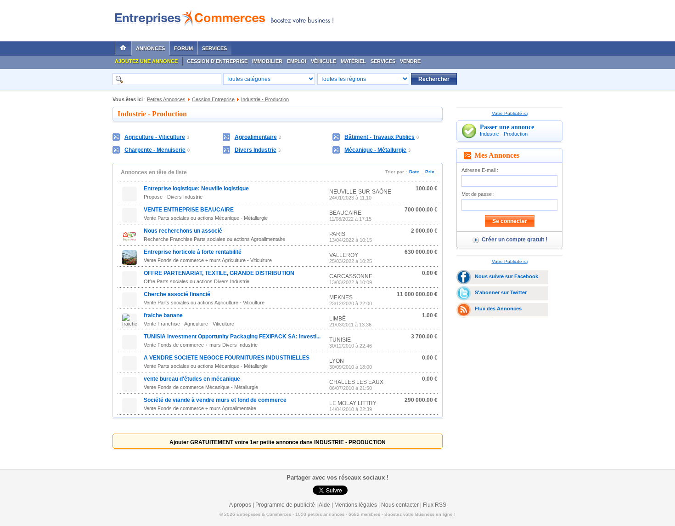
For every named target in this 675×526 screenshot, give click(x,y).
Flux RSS (434, 505)
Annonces (150, 48)
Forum (183, 48)
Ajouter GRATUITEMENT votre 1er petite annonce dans (277, 442)
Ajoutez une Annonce (146, 61)
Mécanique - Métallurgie (375, 150)
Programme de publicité (285, 505)
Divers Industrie (255, 150)
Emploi (296, 61)
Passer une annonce (507, 127)
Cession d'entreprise (217, 61)
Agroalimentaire (256, 137)
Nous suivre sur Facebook (506, 276)
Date (414, 171)
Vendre (410, 61)
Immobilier (267, 61)
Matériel (353, 61)
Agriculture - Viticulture (154, 137)
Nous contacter (400, 505)
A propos (240, 505)
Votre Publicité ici (510, 113)
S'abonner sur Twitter (501, 292)
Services (214, 48)
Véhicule (323, 61)
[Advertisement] (452, 18)
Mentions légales (355, 505)
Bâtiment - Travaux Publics (379, 137)
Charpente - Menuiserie (155, 150)
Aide (324, 505)
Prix (429, 171)
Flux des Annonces (498, 308)
